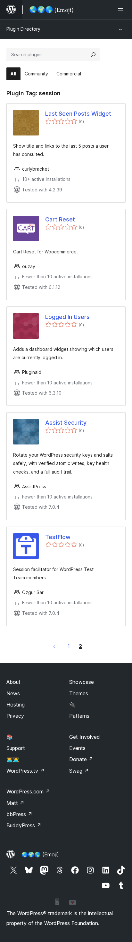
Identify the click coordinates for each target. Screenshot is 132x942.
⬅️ (54, 646)
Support (15, 748)
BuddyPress (23, 825)
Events (77, 748)
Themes (78, 693)
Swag (79, 771)
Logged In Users (67, 316)
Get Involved (84, 737)
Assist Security (66, 422)
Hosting (15, 704)
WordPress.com (28, 791)
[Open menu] (121, 9)
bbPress (19, 814)
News (13, 693)
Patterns (79, 716)
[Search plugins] (93, 54)
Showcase (81, 682)
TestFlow (57, 537)
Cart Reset (60, 219)
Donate (81, 759)
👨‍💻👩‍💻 (12, 759)
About (13, 682)
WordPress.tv (25, 771)
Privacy (15, 716)
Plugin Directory (23, 29)
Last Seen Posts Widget (78, 113)
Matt (15, 803)
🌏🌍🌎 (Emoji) (40, 854)
